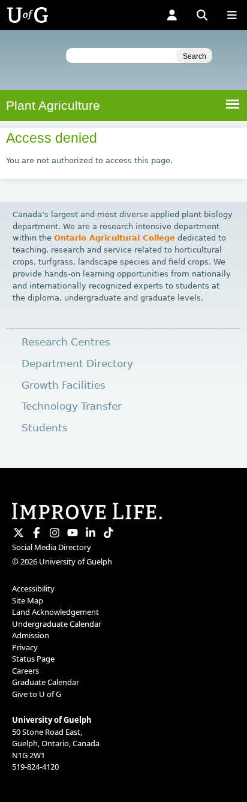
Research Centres (66, 342)
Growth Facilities (64, 385)
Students (45, 428)
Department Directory (77, 364)
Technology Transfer (72, 406)
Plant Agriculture (53, 105)
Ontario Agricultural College (114, 237)
